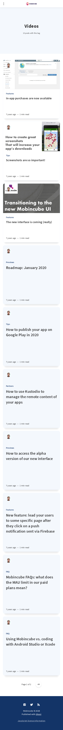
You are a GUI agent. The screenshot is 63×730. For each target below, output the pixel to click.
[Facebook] (24, 704)
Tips (8, 155)
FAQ (8, 571)
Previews (10, 262)
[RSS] (38, 704)
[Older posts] (38, 684)
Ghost (38, 714)
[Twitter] (31, 704)
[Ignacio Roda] (8, 65)
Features (10, 93)
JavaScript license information (31, 720)
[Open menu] (3, 3)
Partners (10, 386)
